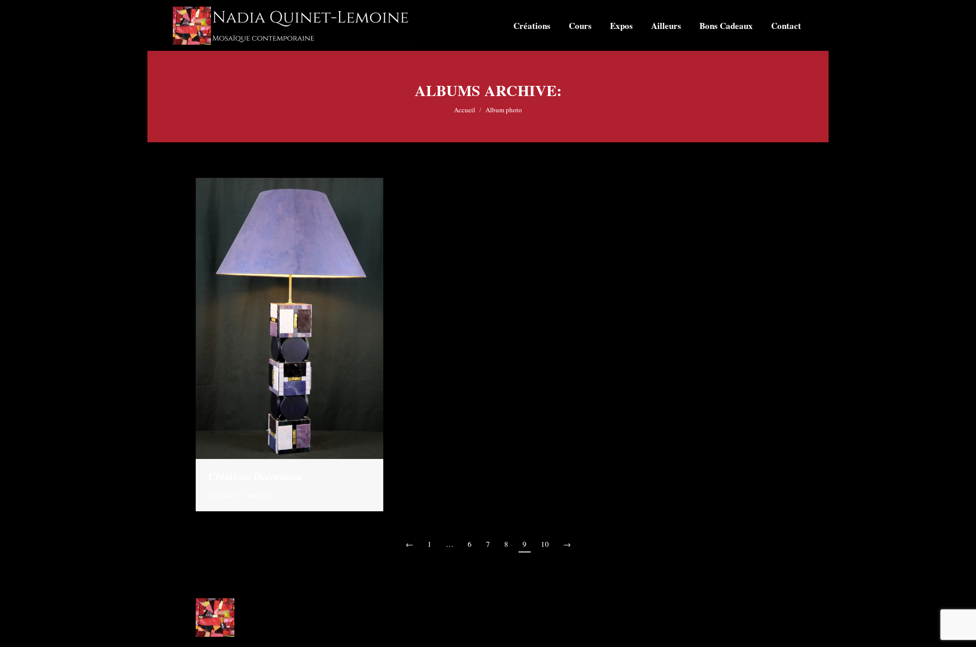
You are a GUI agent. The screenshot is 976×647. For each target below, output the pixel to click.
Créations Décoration (255, 476)
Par (221, 495)
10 (545, 544)
